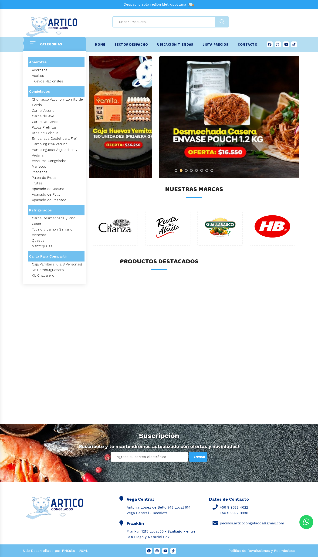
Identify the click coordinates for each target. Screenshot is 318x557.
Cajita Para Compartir (48, 256)
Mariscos (39, 166)
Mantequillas (42, 246)
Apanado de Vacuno (48, 189)
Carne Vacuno (43, 111)
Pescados (39, 172)
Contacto (247, 45)
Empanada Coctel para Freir (55, 138)
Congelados (39, 91)
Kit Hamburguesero (48, 270)
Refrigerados (40, 210)
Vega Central (140, 499)
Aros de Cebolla (45, 133)
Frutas (37, 183)
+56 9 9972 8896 (234, 513)
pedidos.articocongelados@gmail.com (252, 523)
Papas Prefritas (44, 127)
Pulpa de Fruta (44, 178)
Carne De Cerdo (45, 122)
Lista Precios (215, 45)
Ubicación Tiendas (175, 45)
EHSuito (68, 551)
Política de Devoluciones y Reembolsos (261, 551)
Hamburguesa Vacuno (50, 144)
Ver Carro (24, 522)
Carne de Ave (43, 116)
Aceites (38, 76)
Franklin (135, 523)
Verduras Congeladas (49, 161)
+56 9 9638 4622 (234, 507)
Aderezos (39, 70)
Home (100, 45)
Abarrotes (38, 62)
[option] (194, 117)
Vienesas (39, 235)
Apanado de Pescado (49, 200)
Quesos (38, 240)
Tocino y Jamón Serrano (52, 229)
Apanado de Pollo (46, 194)
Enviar (199, 456)
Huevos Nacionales (47, 81)
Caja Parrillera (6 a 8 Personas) (57, 264)
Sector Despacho (131, 45)
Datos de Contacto (229, 499)
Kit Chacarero (43, 275)
